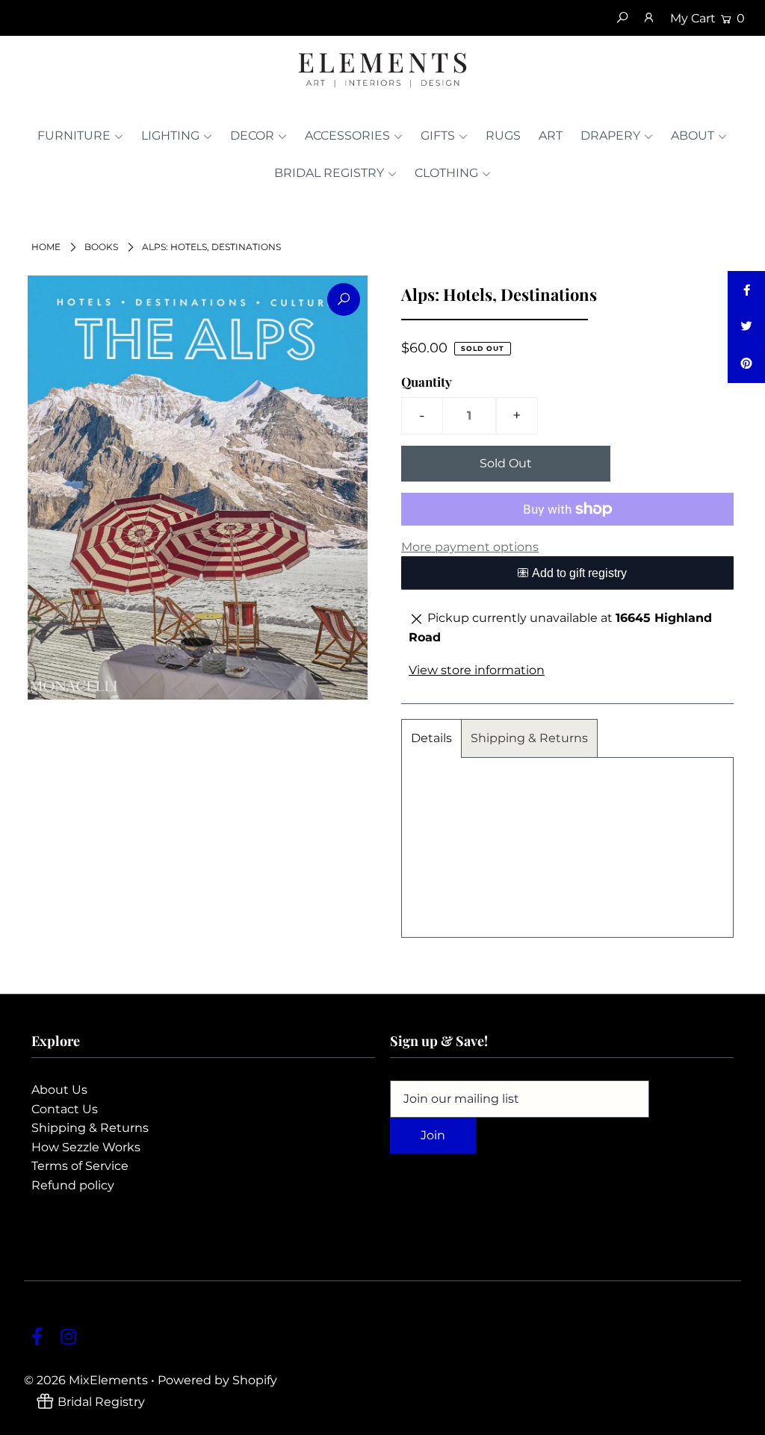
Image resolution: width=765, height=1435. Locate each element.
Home (46, 246)
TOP (739, 1419)
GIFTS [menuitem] (438, 135)
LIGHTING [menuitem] (170, 135)
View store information (477, 670)
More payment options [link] (470, 547)
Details (431, 738)
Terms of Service (79, 1166)
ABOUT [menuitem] (692, 135)
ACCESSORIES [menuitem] (347, 135)
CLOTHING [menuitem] (446, 173)
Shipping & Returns (529, 738)
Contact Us (64, 1109)
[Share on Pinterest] (746, 364)
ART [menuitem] (551, 135)
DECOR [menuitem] (252, 135)
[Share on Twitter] (746, 327)
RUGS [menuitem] (503, 135)
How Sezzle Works (85, 1147)
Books (101, 246)
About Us (59, 1090)
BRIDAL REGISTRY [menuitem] (329, 173)
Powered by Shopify (217, 1380)
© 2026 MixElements (86, 1380)
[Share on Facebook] (746, 289)
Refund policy (72, 1185)
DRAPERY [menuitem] (610, 135)
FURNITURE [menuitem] (74, 135)
